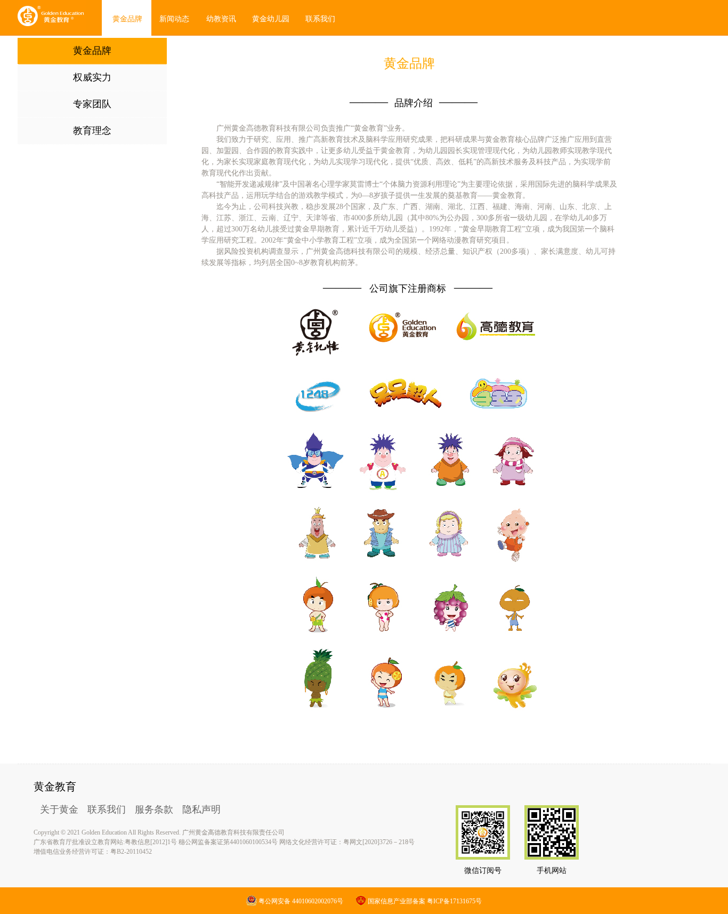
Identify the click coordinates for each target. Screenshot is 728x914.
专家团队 (92, 104)
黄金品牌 (127, 19)
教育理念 (92, 130)
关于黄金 (59, 809)
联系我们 (106, 809)
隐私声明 (201, 809)
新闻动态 (174, 19)
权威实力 (92, 77)
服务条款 (154, 809)
